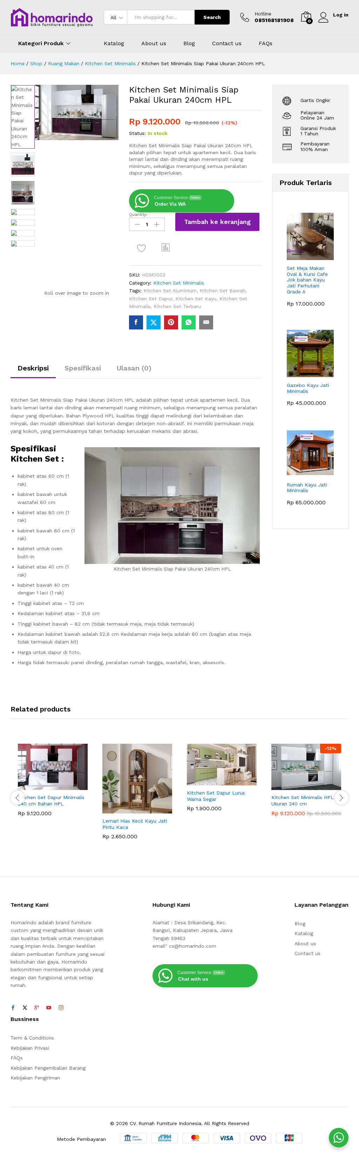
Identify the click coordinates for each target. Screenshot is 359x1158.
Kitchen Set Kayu (195, 298)
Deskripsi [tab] (33, 368)
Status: (137, 133)
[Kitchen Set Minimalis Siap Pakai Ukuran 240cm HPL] (136, 322)
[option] (23, 117)
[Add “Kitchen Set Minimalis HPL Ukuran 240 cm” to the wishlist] (321, 786)
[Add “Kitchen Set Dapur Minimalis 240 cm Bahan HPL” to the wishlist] (68, 786)
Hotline (263, 13)
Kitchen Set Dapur (150, 298)
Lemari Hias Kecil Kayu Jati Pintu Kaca (134, 824)
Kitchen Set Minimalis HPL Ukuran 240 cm (302, 800)
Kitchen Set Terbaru (177, 306)
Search (212, 17)
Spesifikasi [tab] (83, 368)
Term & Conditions (32, 1038)
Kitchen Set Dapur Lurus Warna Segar (216, 796)
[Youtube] (49, 1008)
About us (153, 43)
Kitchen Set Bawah (222, 290)
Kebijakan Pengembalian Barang (48, 1068)
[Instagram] (61, 1008)
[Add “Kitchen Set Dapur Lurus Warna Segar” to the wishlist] (237, 781)
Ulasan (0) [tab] (134, 368)
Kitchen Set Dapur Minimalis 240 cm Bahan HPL (51, 800)
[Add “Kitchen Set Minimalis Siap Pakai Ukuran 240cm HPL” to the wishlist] (142, 248)
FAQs (265, 43)
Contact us (227, 43)
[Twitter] (25, 1008)
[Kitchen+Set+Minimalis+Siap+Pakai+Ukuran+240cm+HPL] (154, 322)
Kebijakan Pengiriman (35, 1078)
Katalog (114, 43)
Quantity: (138, 214)
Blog (189, 43)
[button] (166, 247)
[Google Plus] (37, 1008)
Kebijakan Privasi (30, 1048)
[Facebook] (13, 1008)
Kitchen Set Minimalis (178, 283)
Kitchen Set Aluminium (170, 290)
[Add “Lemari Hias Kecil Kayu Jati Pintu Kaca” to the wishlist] (152, 809)
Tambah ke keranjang (217, 221)
